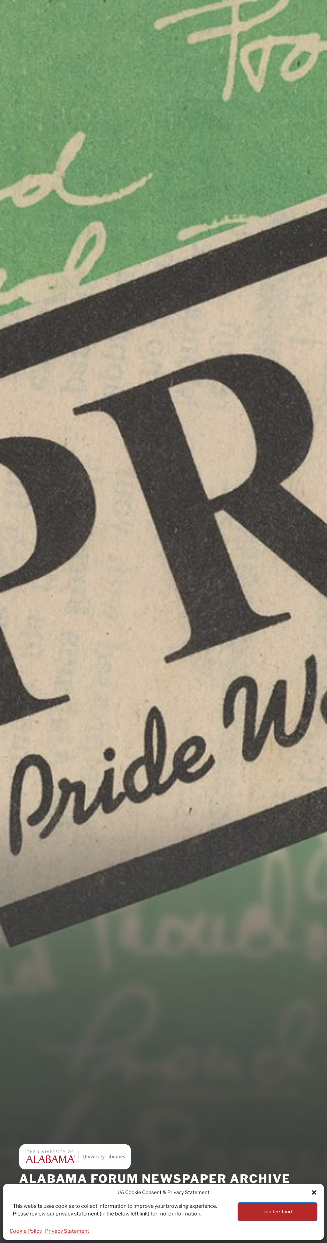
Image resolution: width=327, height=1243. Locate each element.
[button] (314, 1192)
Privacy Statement (67, 1231)
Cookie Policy (26, 1231)
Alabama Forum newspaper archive (155, 1179)
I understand (277, 1212)
